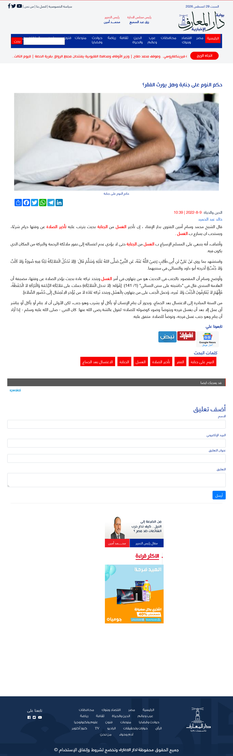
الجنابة (102, 226)
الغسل (120, 226)
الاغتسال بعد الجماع (98, 361)
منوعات (80, 38)
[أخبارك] (186, 335)
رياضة (112, 38)
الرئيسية (212, 38)
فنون (109, 722)
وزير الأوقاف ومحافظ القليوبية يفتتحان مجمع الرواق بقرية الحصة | (95, 56)
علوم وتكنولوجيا (86, 722)
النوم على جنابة (202, 361)
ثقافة (124, 38)
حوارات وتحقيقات (135, 728)
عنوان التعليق (217, 449)
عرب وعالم (152, 40)
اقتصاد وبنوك (186, 40)
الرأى (158, 728)
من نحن (105, 734)
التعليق (221, 468)
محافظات (168, 38)
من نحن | (28, 6)
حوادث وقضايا (97, 40)
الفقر (180, 361)
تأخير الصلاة (55, 226)
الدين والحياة (137, 40)
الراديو (111, 728)
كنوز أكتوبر (79, 728)
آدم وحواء (126, 734)
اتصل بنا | (40, 6)
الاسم (222, 415)
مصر (199, 38)
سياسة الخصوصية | (59, 6)
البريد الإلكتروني (216, 434)
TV (97, 728)
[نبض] (167, 336)
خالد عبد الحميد (210, 218)
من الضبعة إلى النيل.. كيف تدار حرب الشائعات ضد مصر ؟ (147, 526)
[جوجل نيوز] (207, 339)
